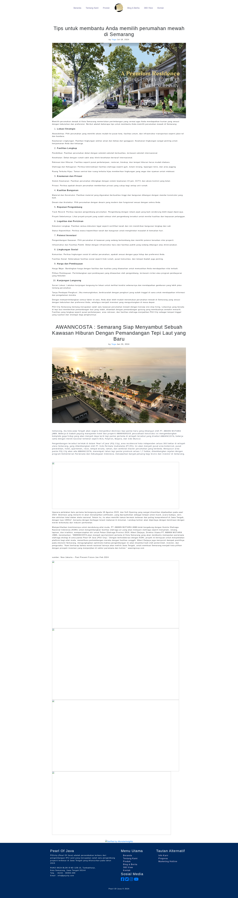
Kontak (160, 7)
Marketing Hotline (167, 861)
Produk (106, 7)
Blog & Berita (133, 7)
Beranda (77, 7)
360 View (148, 7)
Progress (163, 858)
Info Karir (163, 855)
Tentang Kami (92, 7)
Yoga (114, 39)
